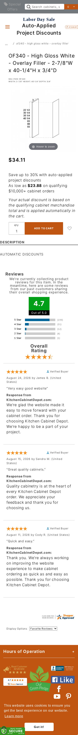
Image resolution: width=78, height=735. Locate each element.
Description (12, 242)
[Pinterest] (68, 696)
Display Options (16, 628)
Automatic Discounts (21, 254)
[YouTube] (57, 696)
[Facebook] (59, 689)
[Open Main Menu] (7, 27)
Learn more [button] (14, 716)
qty (16, 225)
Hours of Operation (24, 651)
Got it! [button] (39, 727)
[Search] (28, 6)
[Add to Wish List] (69, 228)
